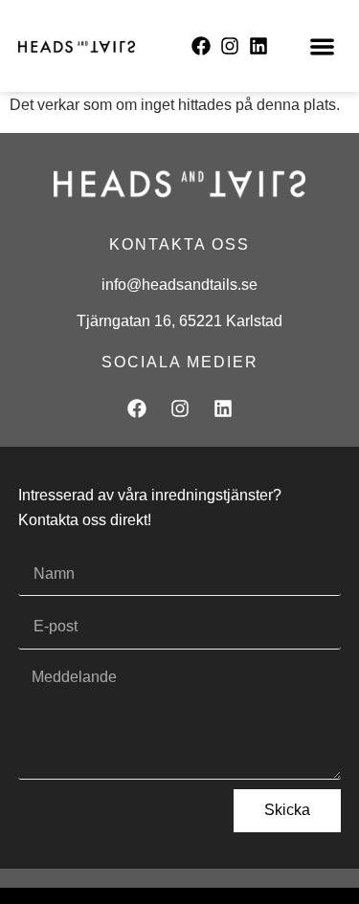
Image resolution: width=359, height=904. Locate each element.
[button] (322, 46)
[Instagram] (229, 45)
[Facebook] (201, 45)
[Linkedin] (258, 45)
